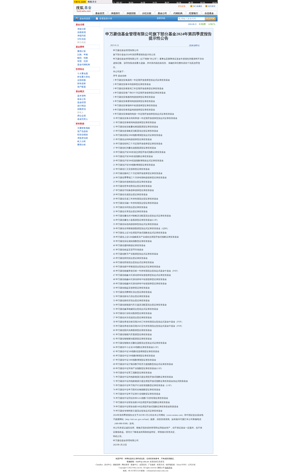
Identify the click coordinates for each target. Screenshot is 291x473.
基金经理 (81, 102)
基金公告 (81, 99)
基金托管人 (82, 119)
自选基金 (209, 13)
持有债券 (81, 83)
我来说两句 (194, 45)
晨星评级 (161, 18)
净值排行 (115, 13)
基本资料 (81, 96)
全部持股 (81, 80)
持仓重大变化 (83, 77)
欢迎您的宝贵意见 (157, 462)
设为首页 (211, 6)
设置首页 (143, 465)
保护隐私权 (170, 465)
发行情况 (81, 106)
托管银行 (193, 13)
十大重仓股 (82, 73)
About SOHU (181, 465)
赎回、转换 (82, 58)
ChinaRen (99, 465)
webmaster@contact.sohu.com (157, 471)
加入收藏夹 (197, 6)
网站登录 (125, 465)
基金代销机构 (83, 64)
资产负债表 (82, 131)
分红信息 (81, 39)
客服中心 (134, 465)
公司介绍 (191, 465)
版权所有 (168, 468)
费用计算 (81, 51)
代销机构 (177, 13)
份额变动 (81, 109)
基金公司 (162, 13)
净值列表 (81, 36)
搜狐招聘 (116, 465)
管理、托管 (82, 61)
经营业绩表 (82, 135)
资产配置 (81, 87)
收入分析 (81, 141)
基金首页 (99, 13)
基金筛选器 (85, 18)
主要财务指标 (83, 128)
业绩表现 (81, 32)
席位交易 (81, 116)
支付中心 (108, 465)
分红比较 (146, 13)
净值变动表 (82, 138)
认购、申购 (82, 54)
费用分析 (81, 145)
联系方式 (160, 465)
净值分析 (81, 29)
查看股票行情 (105, 18)
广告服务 (152, 465)
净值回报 (131, 13)
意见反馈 (181, 6)
